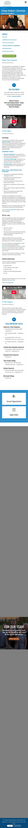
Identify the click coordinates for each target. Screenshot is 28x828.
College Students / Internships (11, 45)
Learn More (17, 825)
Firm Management (7, 48)
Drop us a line (11, 280)
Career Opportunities (8, 51)
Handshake (10, 282)
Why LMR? (4, 37)
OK (10, 825)
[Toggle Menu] (25, 2)
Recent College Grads (8, 42)
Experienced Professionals (9, 39)
